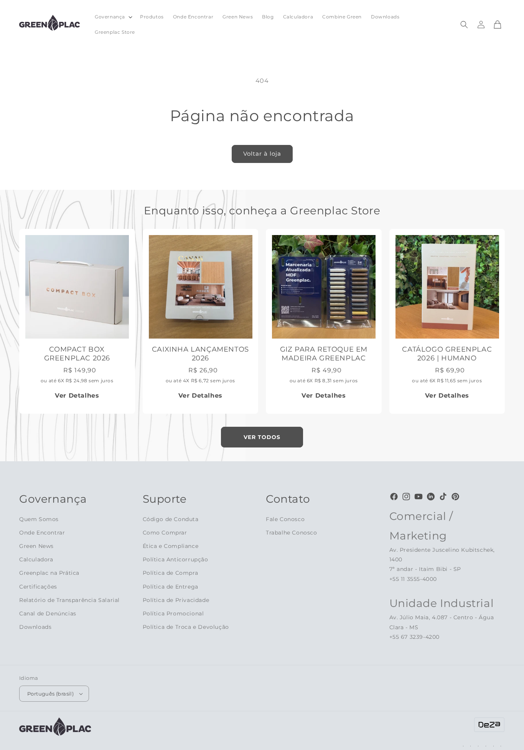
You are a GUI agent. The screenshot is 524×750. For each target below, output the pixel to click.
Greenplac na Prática (49, 572)
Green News (36, 546)
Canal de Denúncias (47, 613)
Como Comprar (165, 532)
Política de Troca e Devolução (186, 626)
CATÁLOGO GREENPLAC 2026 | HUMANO (447, 353)
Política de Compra (170, 572)
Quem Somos (39, 519)
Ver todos (262, 437)
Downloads (35, 626)
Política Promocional (173, 613)
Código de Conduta (171, 519)
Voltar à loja (262, 153)
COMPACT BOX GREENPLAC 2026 (77, 353)
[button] (112, 17)
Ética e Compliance (171, 546)
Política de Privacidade (176, 600)
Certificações (38, 586)
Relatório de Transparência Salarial (69, 600)
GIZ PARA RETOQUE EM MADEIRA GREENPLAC (323, 353)
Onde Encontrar (42, 532)
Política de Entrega (170, 586)
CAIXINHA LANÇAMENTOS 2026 (200, 353)
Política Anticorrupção (175, 559)
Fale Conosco (285, 519)
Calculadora (36, 559)
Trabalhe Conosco (291, 532)
